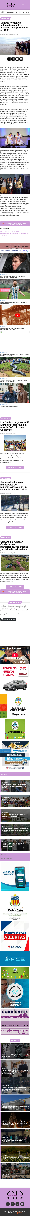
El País (18, 12)
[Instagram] (17, 1204)
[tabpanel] (15, 814)
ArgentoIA (19, 1213)
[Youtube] (22, 1204)
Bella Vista (4, 231)
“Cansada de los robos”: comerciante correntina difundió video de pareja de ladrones (14, 786)
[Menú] (23, 5)
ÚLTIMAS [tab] (4, 774)
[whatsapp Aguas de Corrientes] (15, 890)
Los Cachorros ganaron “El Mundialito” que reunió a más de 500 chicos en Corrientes (14, 801)
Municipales (5, 18)
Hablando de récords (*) (9, 1176)
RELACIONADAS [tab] (6, 858)
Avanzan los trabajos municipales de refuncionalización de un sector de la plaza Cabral (14, 1089)
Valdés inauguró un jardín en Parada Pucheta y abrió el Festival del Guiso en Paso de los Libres (15, 1123)
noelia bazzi (23, 233)
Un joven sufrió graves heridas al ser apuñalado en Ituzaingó (14, 815)
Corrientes (10, 12)
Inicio (3, 12)
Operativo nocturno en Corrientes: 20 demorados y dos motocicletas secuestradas (14, 1140)
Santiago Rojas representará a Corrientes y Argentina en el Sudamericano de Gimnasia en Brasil (15, 1072)
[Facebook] (8, 1204)
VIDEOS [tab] (3, 855)
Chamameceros (15, 231)
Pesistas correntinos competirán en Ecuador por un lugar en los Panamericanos (13, 845)
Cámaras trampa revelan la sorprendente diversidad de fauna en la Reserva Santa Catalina (15, 830)
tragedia (3, 235)
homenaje (14, 233)
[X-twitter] (13, 1204)
